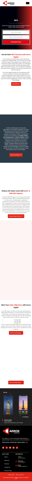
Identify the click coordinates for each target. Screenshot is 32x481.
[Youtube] (10, 448)
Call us (20, 456)
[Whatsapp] (16, 461)
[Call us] (16, 457)
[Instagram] (7, 448)
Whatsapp (20, 461)
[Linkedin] (13, 448)
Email (19, 465)
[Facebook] (3, 448)
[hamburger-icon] (27, 3)
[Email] (16, 466)
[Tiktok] (17, 448)
